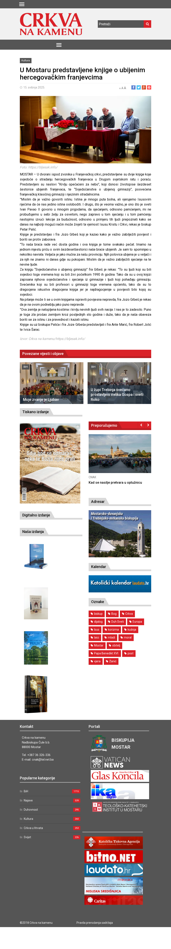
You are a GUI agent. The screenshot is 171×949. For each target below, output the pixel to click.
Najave (28, 800)
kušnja (132, 629)
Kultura (25, 60)
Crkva (129, 613)
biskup (98, 613)
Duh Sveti (117, 621)
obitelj (116, 645)
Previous (141, 424)
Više (120, 458)
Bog (114, 613)
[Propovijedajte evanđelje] (36, 557)
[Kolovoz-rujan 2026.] (50, 463)
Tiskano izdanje (35, 412)
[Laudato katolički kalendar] (120, 591)
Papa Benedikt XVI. (106, 653)
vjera (97, 661)
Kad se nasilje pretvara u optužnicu (115, 483)
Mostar (98, 645)
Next (148, 424)
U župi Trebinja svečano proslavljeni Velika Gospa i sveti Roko (117, 394)
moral (128, 637)
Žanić (112, 661)
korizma (113, 629)
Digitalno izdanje (36, 515)
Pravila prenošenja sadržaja (95, 922)
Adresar (98, 501)
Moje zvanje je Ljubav (41, 399)
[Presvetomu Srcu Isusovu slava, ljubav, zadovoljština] (36, 603)
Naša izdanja (33, 531)
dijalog (98, 621)
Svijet (27, 837)
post (130, 653)
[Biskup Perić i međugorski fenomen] (36, 694)
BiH (26, 366)
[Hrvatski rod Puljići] (36, 648)
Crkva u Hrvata (33, 828)
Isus (96, 629)
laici (96, 637)
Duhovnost (31, 809)
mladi (111, 637)
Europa (137, 621)
